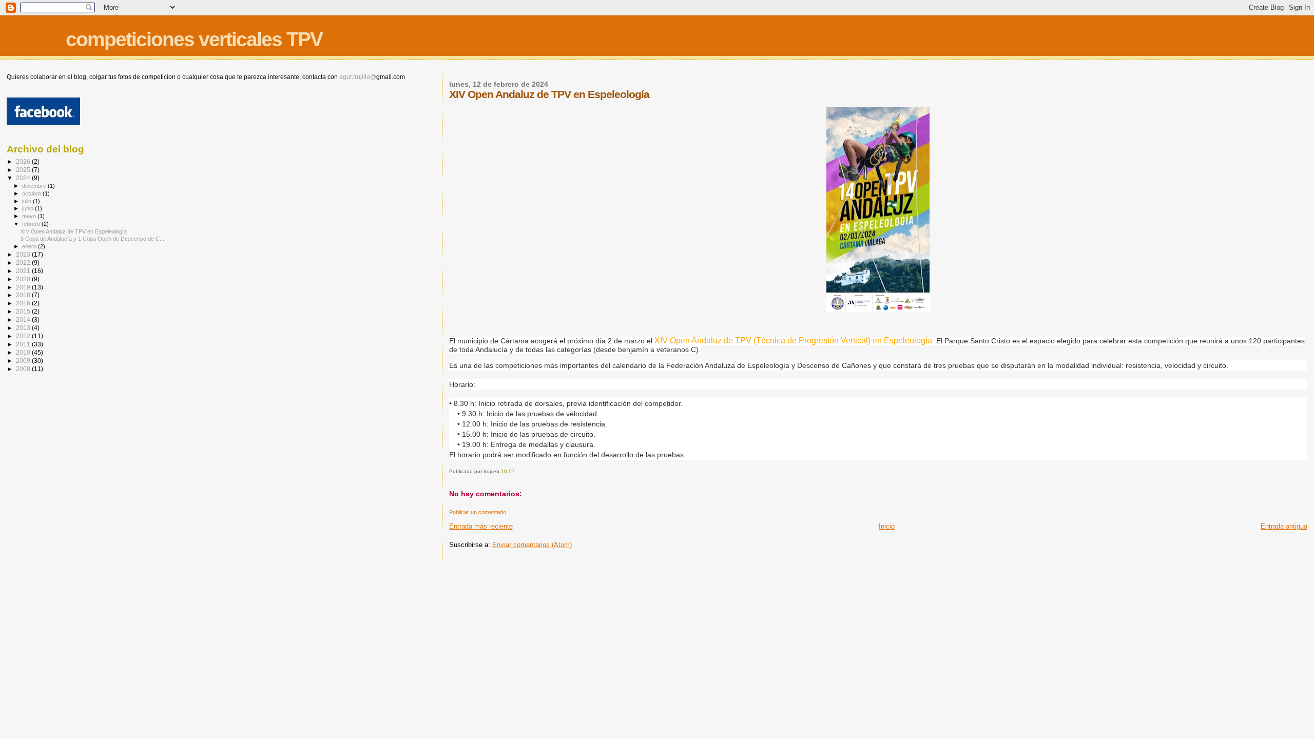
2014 (24, 319)
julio (27, 201)
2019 (24, 287)
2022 (24, 262)
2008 (24, 368)
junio (28, 208)
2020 (24, 279)
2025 (24, 169)
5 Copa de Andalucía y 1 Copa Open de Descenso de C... (92, 239)
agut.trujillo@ (357, 77)
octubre (32, 193)
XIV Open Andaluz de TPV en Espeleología (74, 231)
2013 (24, 327)
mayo (29, 216)
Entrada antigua (1284, 526)
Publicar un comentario (477, 512)
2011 (24, 344)
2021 (24, 270)
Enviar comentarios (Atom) (532, 545)
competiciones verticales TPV (194, 39)
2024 (24, 177)
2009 (24, 360)
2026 (24, 161)
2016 (24, 303)
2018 (24, 294)
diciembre (35, 186)
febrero (32, 224)
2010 (24, 352)
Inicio (887, 526)
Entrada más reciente (481, 526)
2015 (24, 311)
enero (30, 246)
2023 (24, 254)
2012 (24, 336)
